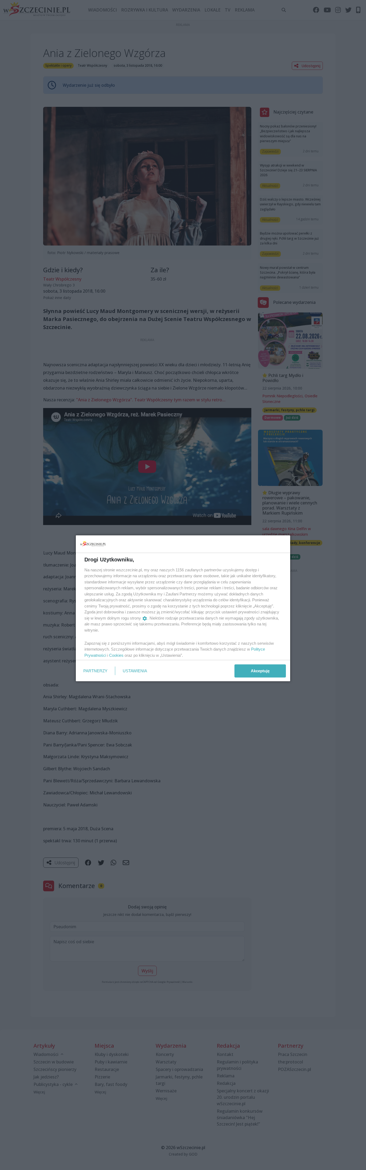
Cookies (116, 655)
